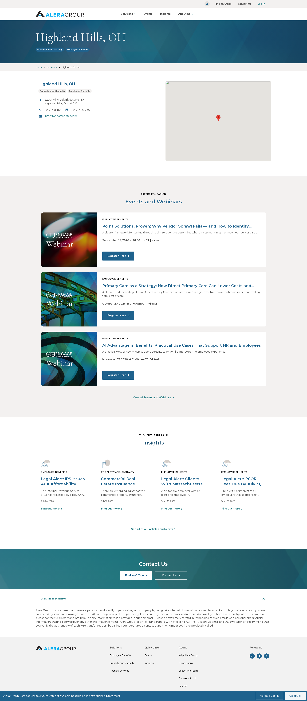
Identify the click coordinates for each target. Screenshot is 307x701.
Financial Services (119, 670)
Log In (261, 3)
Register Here (117, 255)
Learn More (113, 695)
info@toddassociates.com (61, 116)
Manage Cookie (269, 695)
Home (39, 67)
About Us (184, 13)
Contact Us (244, 3)
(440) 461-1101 (53, 109)
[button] (218, 118)
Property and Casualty (50, 49)
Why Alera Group (188, 655)
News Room (186, 663)
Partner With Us (188, 678)
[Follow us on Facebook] (259, 656)
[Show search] (207, 3)
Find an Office (223, 3)
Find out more (50, 508)
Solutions (127, 13)
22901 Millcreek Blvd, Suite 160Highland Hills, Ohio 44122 (64, 101)
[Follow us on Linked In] (252, 656)
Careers (183, 686)
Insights (165, 13)
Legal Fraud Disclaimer (54, 598)
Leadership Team (188, 670)
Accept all (295, 695)
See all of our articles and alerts (152, 529)
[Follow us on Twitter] (266, 656)
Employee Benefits (77, 49)
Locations (52, 67)
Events (148, 13)
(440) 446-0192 (81, 109)
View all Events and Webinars (152, 397)
